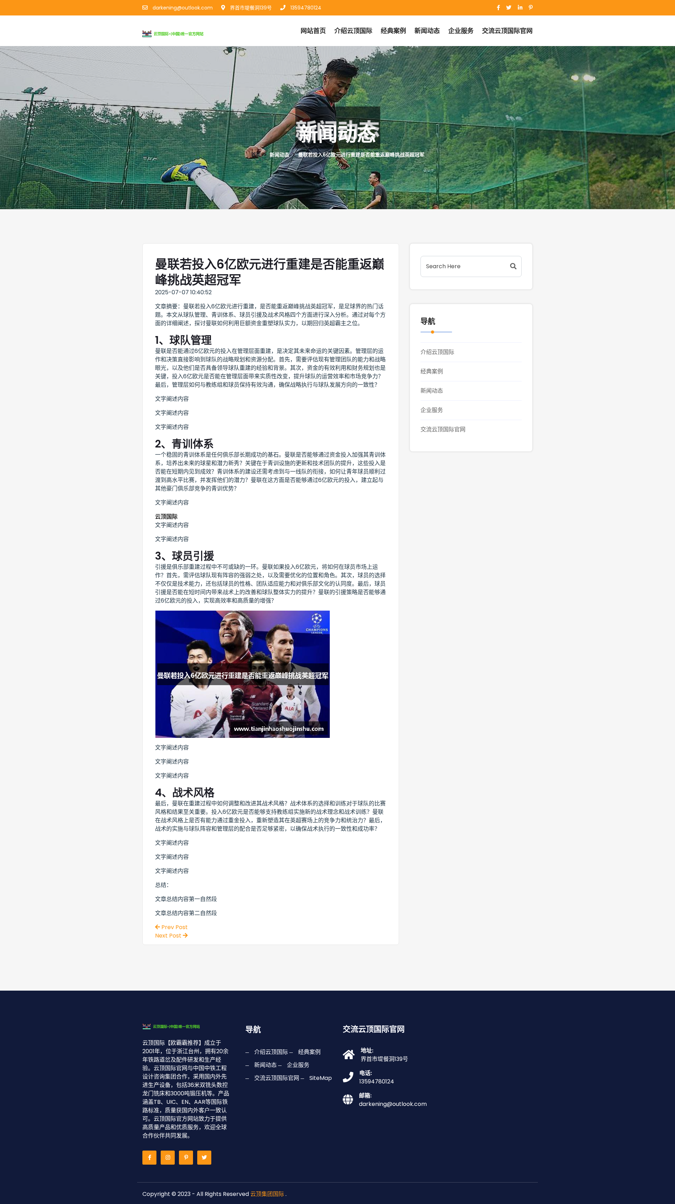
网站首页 (313, 30)
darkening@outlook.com (182, 7)
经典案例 (393, 30)
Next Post (169, 936)
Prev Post (174, 927)
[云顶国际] (180, 32)
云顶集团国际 (267, 1194)
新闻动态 (427, 30)
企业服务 (461, 30)
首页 (256, 154)
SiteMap (320, 1078)
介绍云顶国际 (353, 30)
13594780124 (305, 7)
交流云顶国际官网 (442, 429)
